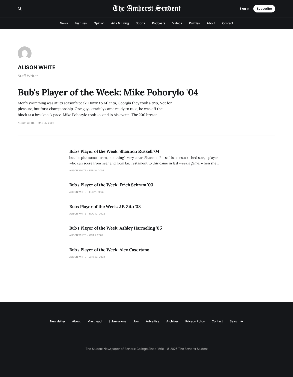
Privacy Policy (195, 321)
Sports (140, 23)
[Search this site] (20, 8)
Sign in (244, 8)
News (64, 23)
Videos (177, 23)
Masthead (95, 321)
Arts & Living (120, 23)
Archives (172, 321)
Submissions (117, 321)
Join (136, 321)
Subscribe (264, 8)
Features (81, 23)
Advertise (152, 321)
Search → (236, 321)
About (211, 23)
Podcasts (158, 23)
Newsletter (57, 321)
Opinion (99, 23)
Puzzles (194, 23)
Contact (227, 23)
